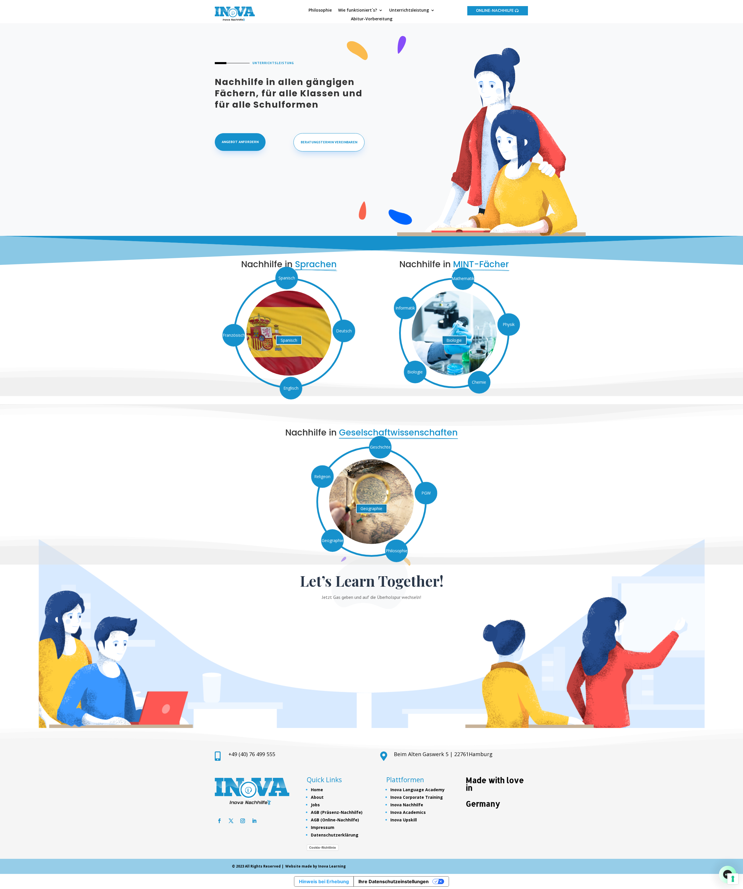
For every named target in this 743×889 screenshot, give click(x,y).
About (317, 797)
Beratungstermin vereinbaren (329, 142)
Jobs (315, 804)
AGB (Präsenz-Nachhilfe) (337, 812)
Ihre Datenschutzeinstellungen (393, 881)
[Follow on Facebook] (219, 820)
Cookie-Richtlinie (322, 847)
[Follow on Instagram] (242, 820)
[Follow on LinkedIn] (254, 820)
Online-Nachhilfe (495, 10)
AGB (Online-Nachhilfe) (335, 820)
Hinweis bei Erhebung (324, 881)
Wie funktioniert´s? (357, 10)
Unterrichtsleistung (409, 10)
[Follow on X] (231, 820)
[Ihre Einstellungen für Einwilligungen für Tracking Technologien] (732, 878)
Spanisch (289, 340)
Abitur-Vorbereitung (371, 19)
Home (317, 789)
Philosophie (320, 10)
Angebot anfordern (240, 142)
